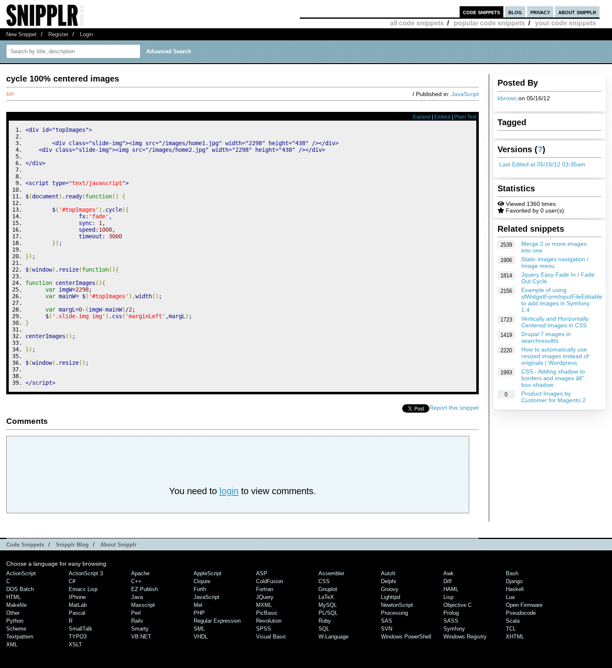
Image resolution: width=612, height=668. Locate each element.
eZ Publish (144, 589)
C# (72, 581)
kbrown (507, 98)
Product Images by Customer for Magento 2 (553, 396)
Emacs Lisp (83, 589)
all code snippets (417, 23)
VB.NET (141, 636)
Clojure (202, 581)
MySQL (327, 605)
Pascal (77, 613)
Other (13, 613)
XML (11, 644)
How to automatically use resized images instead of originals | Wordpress (555, 356)
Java (137, 597)
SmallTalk (80, 629)
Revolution (268, 621)
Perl (136, 613)
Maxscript (143, 605)
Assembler (331, 573)
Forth (200, 589)
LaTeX (326, 597)
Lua (510, 597)
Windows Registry (465, 636)
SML (199, 629)
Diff (447, 581)
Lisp (448, 597)
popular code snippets (489, 23)
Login (86, 34)
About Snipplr (118, 545)
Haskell (515, 589)
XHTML (515, 636)
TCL (511, 629)
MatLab (78, 605)
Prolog (451, 613)
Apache (140, 573)
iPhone (77, 597)
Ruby (324, 621)
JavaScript (465, 94)
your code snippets (565, 23)
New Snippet (21, 34)
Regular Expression (217, 621)
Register (58, 34)
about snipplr (577, 11)
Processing (394, 613)
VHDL (201, 636)
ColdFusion (269, 581)
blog (515, 11)
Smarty (140, 629)
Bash (512, 573)
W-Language (333, 636)
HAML (450, 589)
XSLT (75, 644)
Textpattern (19, 636)
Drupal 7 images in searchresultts (546, 337)
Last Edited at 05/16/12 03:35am (542, 164)
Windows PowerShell (406, 636)
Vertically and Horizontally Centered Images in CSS (555, 322)
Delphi (388, 581)
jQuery (265, 597)
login (229, 491)
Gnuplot (327, 589)
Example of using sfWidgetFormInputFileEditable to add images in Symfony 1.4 (561, 300)
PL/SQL (328, 613)
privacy (540, 11)
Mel (198, 605)
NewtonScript (397, 605)
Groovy (389, 589)
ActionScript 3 (86, 573)
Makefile (16, 605)
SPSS (263, 629)
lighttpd (390, 597)
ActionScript (21, 573)
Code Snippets (25, 545)
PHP (199, 613)
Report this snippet (454, 407)
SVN (386, 629)
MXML (264, 605)
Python (14, 621)
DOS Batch (20, 589)
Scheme (16, 629)
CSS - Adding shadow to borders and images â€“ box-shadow (553, 378)
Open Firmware (524, 605)
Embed (442, 116)
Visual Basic (271, 636)
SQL (323, 629)
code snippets (481, 11)
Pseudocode (521, 613)
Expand (421, 116)
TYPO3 (78, 636)
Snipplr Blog (72, 545)
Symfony (454, 629)
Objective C (457, 605)
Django (514, 581)
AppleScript (207, 573)
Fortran (264, 589)
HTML (13, 597)
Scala (513, 621)
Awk (448, 573)
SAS (386, 621)
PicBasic (267, 613)
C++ (136, 581)
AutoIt (388, 573)
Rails (137, 621)
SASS (450, 621)
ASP (261, 573)
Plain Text (465, 116)
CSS (324, 581)
